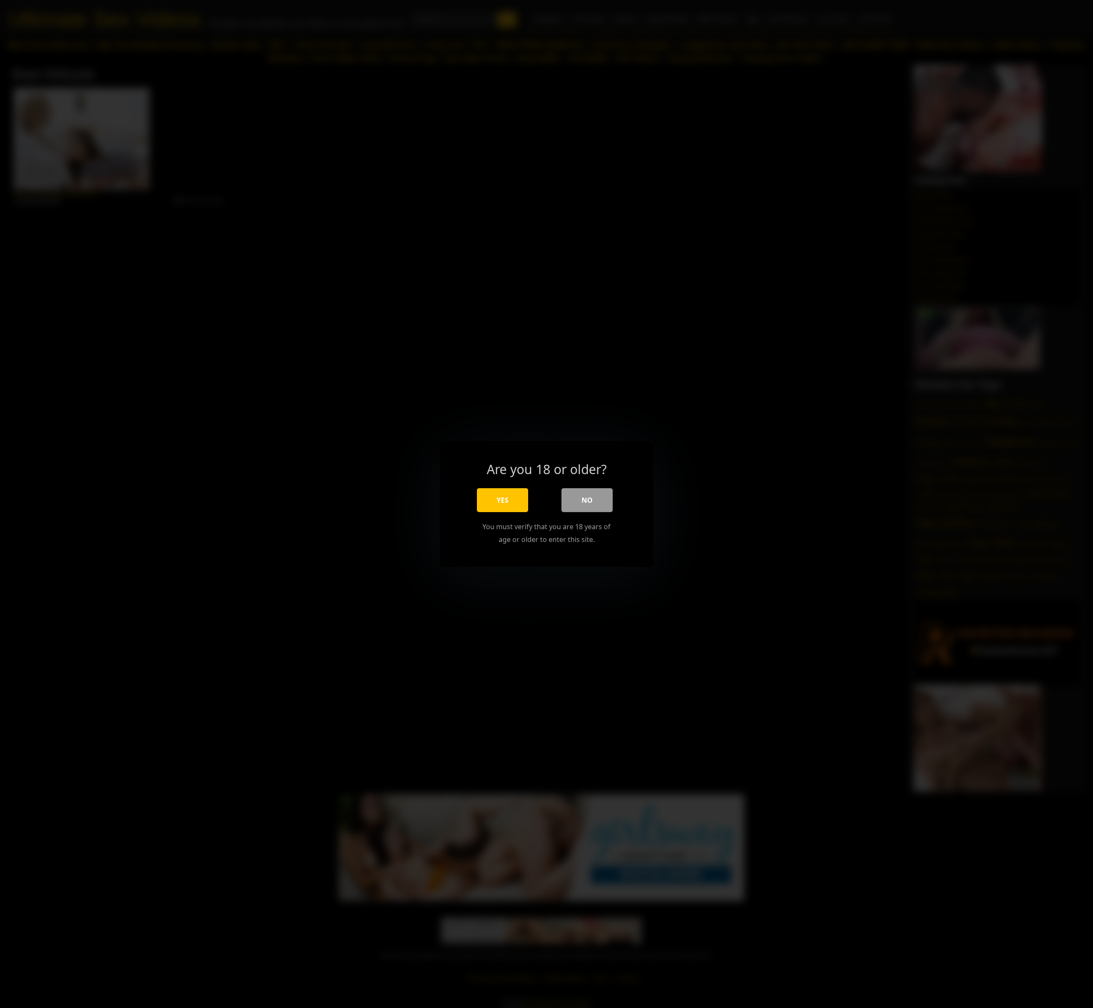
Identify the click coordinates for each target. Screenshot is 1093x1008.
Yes (503, 500)
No (587, 500)
